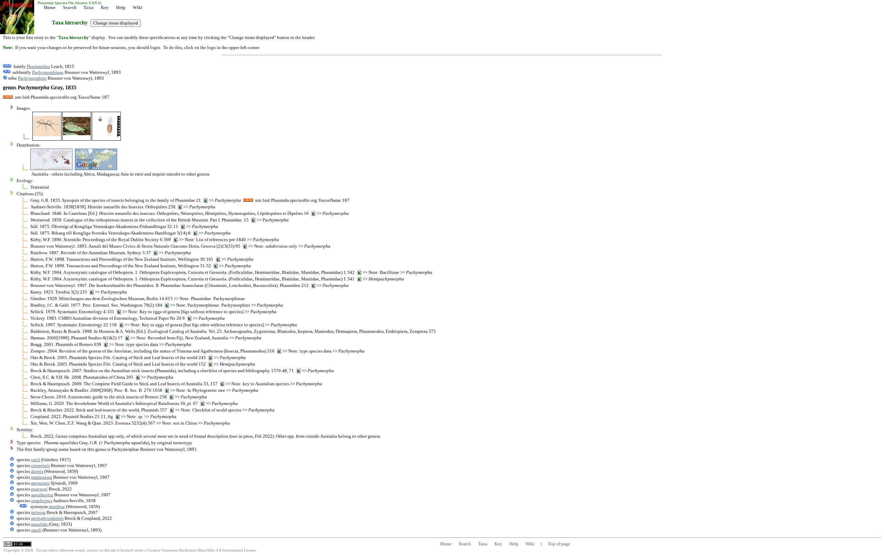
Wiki (137, 7)
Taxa (89, 7)
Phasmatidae (38, 66)
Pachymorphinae (48, 72)
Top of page (559, 543)
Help (120, 7)
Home (50, 7)
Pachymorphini (32, 78)
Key (105, 7)
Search (69, 7)
